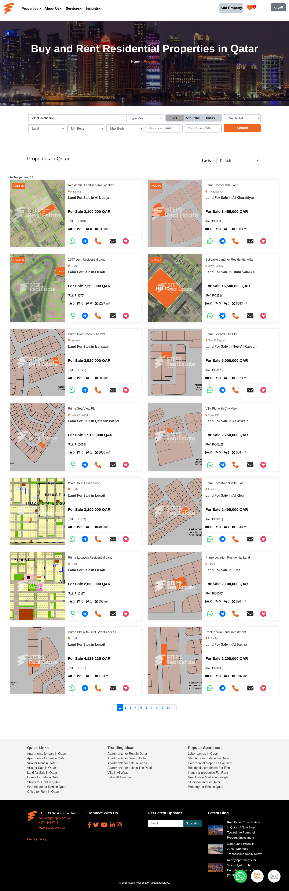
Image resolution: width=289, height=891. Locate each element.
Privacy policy (37, 839)
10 (168, 707)
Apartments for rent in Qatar (46, 758)
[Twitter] (96, 825)
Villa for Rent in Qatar (41, 763)
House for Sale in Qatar (43, 777)
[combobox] (76, 117)
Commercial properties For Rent (210, 763)
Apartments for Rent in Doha (127, 753)
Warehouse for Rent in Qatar (46, 787)
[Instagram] (119, 825)
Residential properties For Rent (209, 767)
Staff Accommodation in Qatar (208, 758)
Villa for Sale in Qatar (41, 767)
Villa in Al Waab (117, 772)
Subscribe (192, 823)
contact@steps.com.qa (55, 818)
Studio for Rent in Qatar (204, 782)
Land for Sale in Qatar (42, 772)
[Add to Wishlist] (127, 241)
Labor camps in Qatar (203, 753)
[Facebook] (89, 825)
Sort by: (206, 160)
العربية (278, 7)
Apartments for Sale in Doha (126, 758)
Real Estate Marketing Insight (208, 777)
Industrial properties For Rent (208, 772)
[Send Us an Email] (114, 241)
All (175, 117)
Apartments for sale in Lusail (127, 763)
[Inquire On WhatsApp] (74, 241)
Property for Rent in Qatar (205, 787)
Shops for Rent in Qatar (43, 782)
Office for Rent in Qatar (43, 791)
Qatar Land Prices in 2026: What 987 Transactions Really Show (244, 848)
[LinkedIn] (112, 825)
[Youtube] (104, 825)
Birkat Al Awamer (119, 777)
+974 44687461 (49, 822)
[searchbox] (76, 117)
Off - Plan (193, 117)
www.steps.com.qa (52, 827)
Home (135, 61)
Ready (210, 117)
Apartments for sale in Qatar (46, 753)
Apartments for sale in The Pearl (129, 767)
